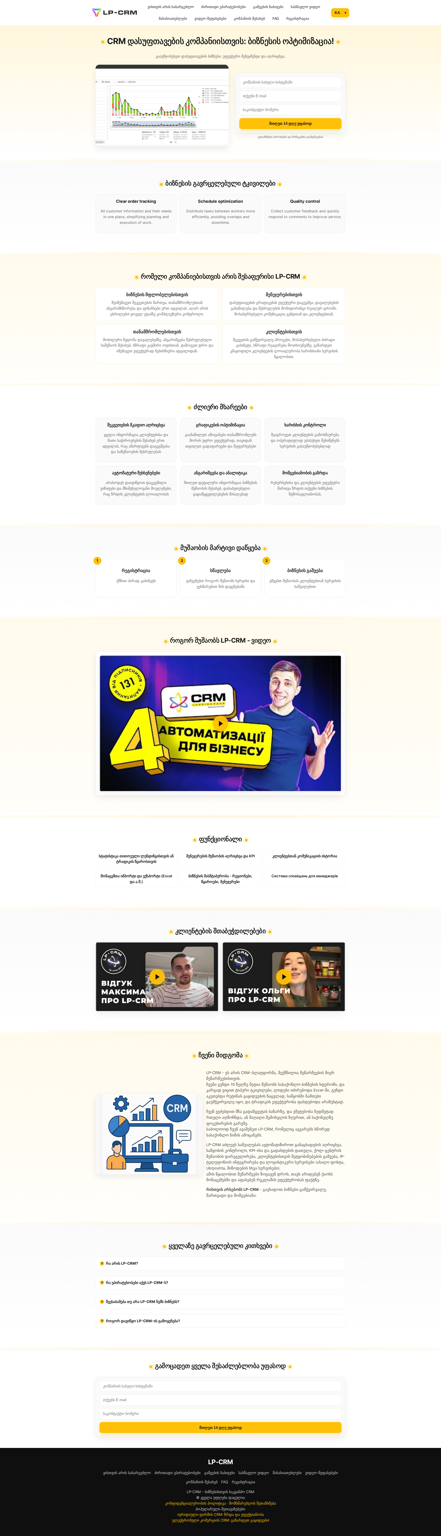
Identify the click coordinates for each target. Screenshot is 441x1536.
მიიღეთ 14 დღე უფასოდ (290, 123)
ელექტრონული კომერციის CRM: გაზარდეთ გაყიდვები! (220, 1520)
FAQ (275, 18)
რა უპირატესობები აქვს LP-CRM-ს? (134, 1282)
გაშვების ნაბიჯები (268, 7)
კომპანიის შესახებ (249, 18)
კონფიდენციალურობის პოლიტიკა (195, 1503)
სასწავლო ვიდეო (305, 7)
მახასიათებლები (173, 18)
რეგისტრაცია (297, 18)
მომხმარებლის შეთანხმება (252, 1503)
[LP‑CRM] (114, 12)
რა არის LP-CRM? (119, 1263)
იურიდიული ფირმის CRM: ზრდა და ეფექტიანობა (220, 1514)
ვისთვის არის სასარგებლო (171, 7)
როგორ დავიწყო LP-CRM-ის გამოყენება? (140, 1321)
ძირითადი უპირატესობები (223, 7)
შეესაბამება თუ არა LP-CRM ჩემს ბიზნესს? (140, 1301)
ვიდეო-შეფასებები (210, 18)
